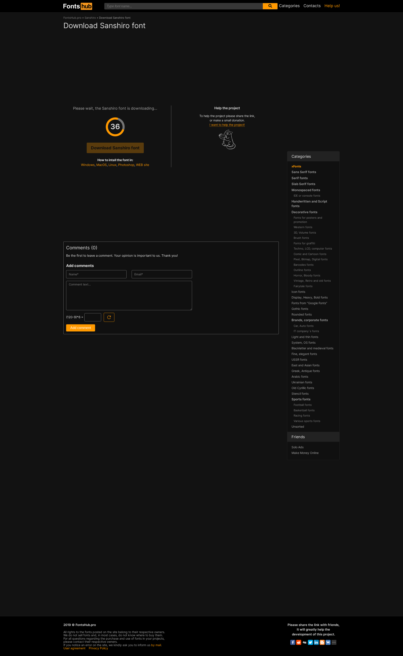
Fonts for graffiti (304, 243)
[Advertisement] (171, 65)
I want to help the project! (227, 124)
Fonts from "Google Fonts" (309, 303)
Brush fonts (301, 237)
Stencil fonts (300, 393)
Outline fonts (302, 270)
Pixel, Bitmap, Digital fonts (311, 259)
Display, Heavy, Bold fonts (310, 297)
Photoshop (126, 165)
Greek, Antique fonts (306, 371)
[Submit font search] (270, 6)
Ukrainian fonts (302, 382)
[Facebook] (292, 642)
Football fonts (303, 404)
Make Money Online (305, 453)
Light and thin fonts (305, 337)
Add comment (80, 328)
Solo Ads (298, 447)
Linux (112, 165)
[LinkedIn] (316, 642)
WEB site (142, 165)
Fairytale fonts (303, 286)
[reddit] (298, 642)
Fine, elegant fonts (304, 354)
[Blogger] (322, 642)
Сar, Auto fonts (304, 325)
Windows (88, 165)
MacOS (101, 165)
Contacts (312, 5)
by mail (156, 645)
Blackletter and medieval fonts (312, 348)
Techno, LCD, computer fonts (313, 248)
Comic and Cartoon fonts (310, 254)
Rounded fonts (302, 314)
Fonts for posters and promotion (308, 219)
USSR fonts (299, 359)
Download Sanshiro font (115, 147)
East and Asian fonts (305, 365)
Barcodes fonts (304, 264)
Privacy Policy (98, 648)
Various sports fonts (307, 421)
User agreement (74, 648)
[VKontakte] (328, 642)
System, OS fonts (303, 342)
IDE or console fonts (307, 195)
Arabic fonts (300, 376)
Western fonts (303, 227)
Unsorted (298, 426)
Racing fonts (302, 415)
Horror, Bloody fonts (307, 275)
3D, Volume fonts (305, 232)
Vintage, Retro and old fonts (312, 280)
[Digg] (304, 642)
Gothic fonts (300, 308)
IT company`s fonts (306, 331)
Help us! (332, 5)
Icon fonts (298, 291)
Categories (289, 5)
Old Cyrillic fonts (303, 388)
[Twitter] (310, 642)
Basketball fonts (304, 410)
